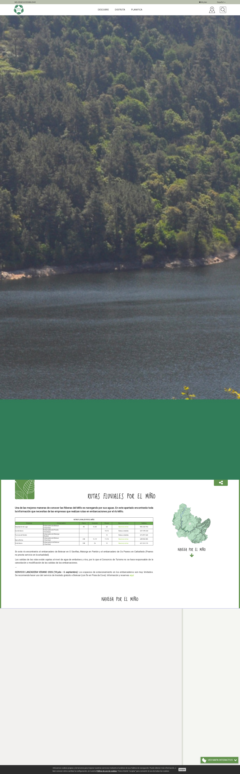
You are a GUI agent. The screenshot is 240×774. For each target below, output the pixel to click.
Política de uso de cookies (107, 771)
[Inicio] (19, 9)
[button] (221, 483)
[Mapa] (212, 10)
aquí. (132, 575)
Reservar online (123, 527)
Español (220, 2)
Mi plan (204, 2)
